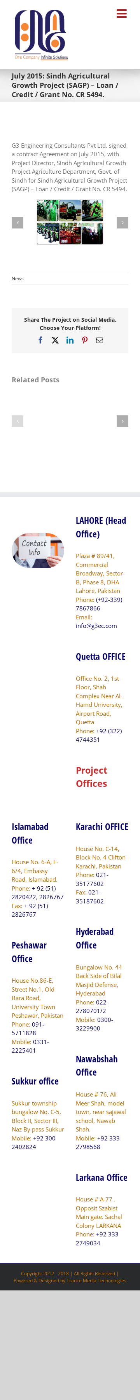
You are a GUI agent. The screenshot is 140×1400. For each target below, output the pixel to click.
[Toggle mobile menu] (122, 13)
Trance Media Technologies (96, 1280)
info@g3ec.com (96, 625)
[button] (17, 222)
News (18, 278)
